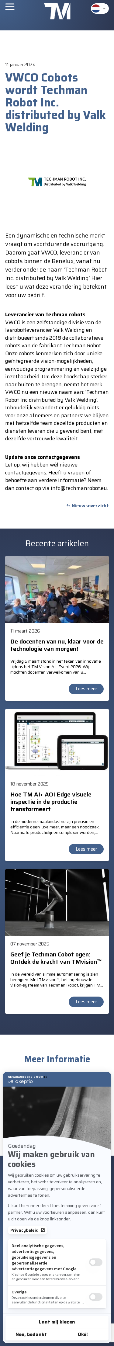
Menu (10, 6)
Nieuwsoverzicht (90, 506)
